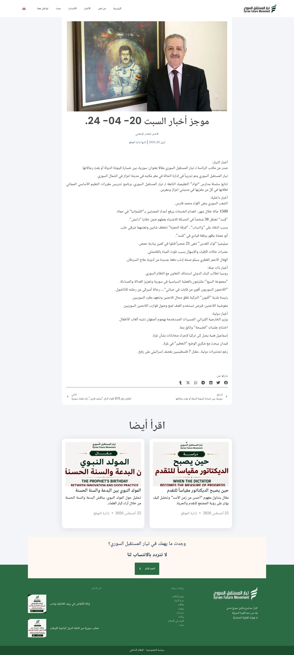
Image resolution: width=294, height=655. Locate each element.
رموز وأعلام (178, 596)
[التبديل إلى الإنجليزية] (24, 8)
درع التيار (179, 600)
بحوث (181, 609)
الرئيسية (117, 8)
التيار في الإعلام (176, 621)
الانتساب (72, 8)
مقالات (181, 604)
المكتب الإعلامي (143, 134)
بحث (58, 8)
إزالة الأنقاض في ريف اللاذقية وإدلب (70, 603)
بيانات (181, 617)
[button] (226, 383)
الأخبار (87, 8)
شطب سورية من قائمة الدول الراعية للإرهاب (74, 628)
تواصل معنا (42, 8)
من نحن (102, 8)
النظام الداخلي (137, 649)
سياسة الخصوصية (155, 649)
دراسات (180, 613)
